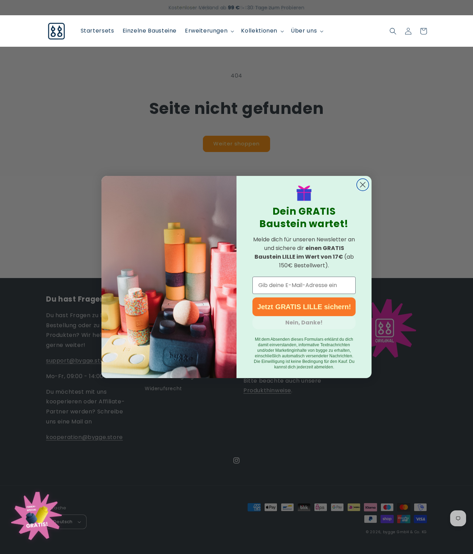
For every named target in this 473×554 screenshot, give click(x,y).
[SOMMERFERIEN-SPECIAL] (36, 517)
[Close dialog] (363, 185)
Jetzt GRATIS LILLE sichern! (304, 307)
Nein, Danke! (304, 323)
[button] (209, 31)
